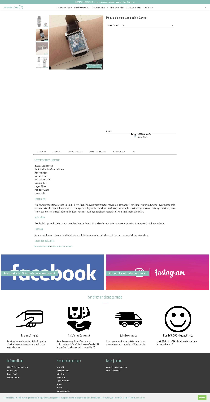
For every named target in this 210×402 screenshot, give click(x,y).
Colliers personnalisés (64, 7)
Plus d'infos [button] (140, 397)
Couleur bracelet (112, 25)
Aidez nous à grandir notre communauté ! (128, 273)
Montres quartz (67, 246)
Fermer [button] (202, 397)
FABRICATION (57, 151)
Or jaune (59, 387)
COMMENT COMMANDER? (98, 151)
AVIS (133, 151)
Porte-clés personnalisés (133, 7)
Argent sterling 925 (63, 380)
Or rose (59, 384)
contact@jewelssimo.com (117, 367)
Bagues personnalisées (99, 7)
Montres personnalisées (42, 246)
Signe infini (60, 367)
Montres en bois (56, 246)
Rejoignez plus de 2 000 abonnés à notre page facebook (29, 273)
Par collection (147, 7)
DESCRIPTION (41, 151)
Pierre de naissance (63, 370)
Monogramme (61, 377)
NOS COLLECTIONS (119, 151)
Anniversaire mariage (63, 391)
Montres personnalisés (117, 7)
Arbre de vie (60, 374)
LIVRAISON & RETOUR (75, 151)
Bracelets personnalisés (81, 7)
